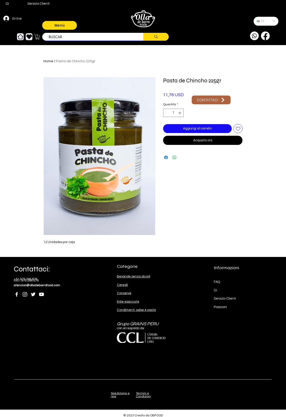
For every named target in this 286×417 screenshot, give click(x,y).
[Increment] (180, 113)
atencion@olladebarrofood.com (37, 285)
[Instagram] (25, 294)
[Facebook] (265, 35)
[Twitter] (33, 294)
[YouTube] (41, 294)
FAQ (217, 282)
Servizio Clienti (225, 298)
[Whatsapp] (254, 35)
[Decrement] (166, 113)
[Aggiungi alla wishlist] (238, 128)
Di (215, 290)
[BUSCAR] (156, 37)
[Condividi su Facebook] (166, 157)
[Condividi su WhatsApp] (174, 157)
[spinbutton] (173, 113)
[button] (37, 37)
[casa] (20, 36)
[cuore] (29, 36)
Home (48, 61)
